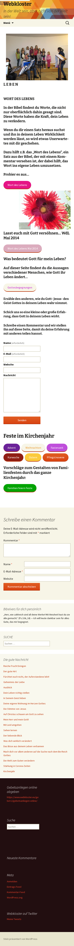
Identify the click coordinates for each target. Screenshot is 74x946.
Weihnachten (33, 447)
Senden (22, 420)
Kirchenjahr (9, 771)
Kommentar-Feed (16, 892)
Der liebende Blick (12, 735)
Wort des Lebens (17, 185)
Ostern (33, 457)
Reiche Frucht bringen (14, 666)
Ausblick (7, 687)
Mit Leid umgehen (12, 724)
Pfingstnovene (55, 457)
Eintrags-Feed (14, 886)
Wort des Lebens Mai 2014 (23, 248)
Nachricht (9, 375)
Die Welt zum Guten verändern (19, 760)
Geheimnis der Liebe (14, 682)
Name (13, 343)
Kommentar (11, 540)
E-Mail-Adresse (13, 571)
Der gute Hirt (10, 671)
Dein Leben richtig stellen (16, 692)
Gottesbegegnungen (20, 287)
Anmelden (12, 881)
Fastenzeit (57, 447)
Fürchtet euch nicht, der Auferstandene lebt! (26, 676)
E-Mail (14, 353)
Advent (12, 447)
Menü (6, 23)
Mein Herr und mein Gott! (16, 719)
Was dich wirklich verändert (17, 740)
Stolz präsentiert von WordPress (20, 938)
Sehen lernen (10, 730)
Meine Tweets (14, 919)
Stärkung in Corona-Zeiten (16, 766)
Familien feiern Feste (20, 488)
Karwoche (13, 457)
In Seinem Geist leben (14, 698)
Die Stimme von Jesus (14, 708)
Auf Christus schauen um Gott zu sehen (23, 714)
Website (8, 364)
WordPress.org (15, 897)
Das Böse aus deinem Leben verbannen (23, 746)
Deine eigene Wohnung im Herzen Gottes (24, 703)
